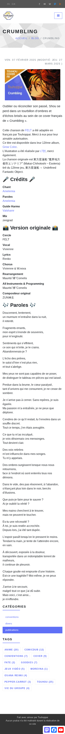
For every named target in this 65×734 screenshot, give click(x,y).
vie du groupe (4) (17, 688)
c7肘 (43, 151)
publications (11, 630)
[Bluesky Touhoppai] (49, 4)
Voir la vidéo (33, 90)
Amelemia (9, 191)
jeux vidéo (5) (15, 669)
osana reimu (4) (16, 675)
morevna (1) (39, 669)
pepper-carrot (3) (18, 682)
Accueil (21, 38)
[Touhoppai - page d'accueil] (8, 16)
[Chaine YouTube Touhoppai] (44, 4)
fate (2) (10, 662)
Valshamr (8, 210)
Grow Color (10, 146)
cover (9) (40, 656)
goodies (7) (29, 662)
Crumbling (32, 69)
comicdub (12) (34, 649)
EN (8, 4)
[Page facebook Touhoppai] (39, 4)
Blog (35, 38)
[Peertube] (60, 4)
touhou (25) (45, 682)
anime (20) (12, 649)
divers (8, 623)
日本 (13, 4)
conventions (12, 617)
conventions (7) (16, 656)
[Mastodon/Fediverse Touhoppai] (55, 4)
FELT (28, 130)
